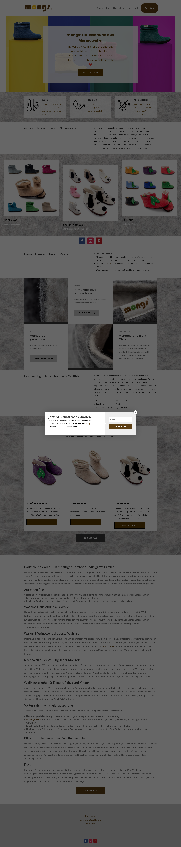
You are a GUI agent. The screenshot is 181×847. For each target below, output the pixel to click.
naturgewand (89, 423)
